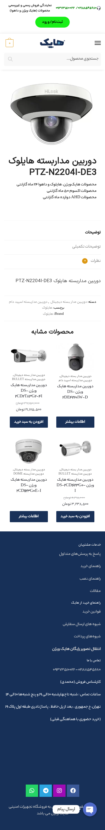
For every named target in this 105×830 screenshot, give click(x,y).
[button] (52, 22)
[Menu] (92, 43)
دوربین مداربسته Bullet (28, 379)
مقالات (95, 591)
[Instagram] (59, 791)
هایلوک (47, 308)
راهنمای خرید (90, 566)
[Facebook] (73, 791)
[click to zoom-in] (52, 114)
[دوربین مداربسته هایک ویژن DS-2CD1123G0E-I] (29, 451)
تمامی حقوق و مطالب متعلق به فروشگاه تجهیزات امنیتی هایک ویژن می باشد (52, 810)
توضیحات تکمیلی (86, 247)
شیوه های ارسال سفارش (82, 624)
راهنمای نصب (90, 579)
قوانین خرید (91, 612)
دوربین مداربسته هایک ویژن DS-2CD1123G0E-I (29, 485)
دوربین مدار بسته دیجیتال (68, 302)
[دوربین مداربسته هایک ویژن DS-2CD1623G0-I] (75, 451)
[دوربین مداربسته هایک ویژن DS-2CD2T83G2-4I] (29, 357)
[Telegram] (45, 791)
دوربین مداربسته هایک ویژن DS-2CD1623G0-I (75, 485)
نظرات (92, 261)
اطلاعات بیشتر (75, 422)
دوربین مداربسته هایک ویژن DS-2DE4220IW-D (75, 392)
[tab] (52, 233)
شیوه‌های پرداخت (87, 636)
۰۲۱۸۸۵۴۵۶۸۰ (87, 8)
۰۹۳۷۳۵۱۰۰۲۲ (65, 8)
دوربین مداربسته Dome (28, 474)
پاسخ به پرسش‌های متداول (80, 554)
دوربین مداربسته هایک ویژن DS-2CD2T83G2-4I (29, 391)
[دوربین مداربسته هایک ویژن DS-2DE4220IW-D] (75, 357)
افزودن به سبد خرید (28, 422)
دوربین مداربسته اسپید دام (28, 302)
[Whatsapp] (32, 791)
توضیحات (93, 232)
